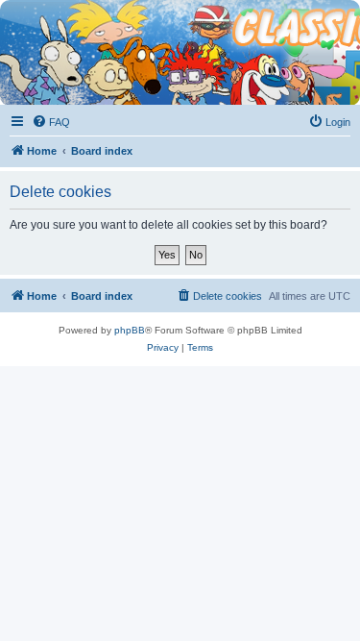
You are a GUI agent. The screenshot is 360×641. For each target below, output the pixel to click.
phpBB (129, 330)
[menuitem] (51, 122)
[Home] (180, 24)
